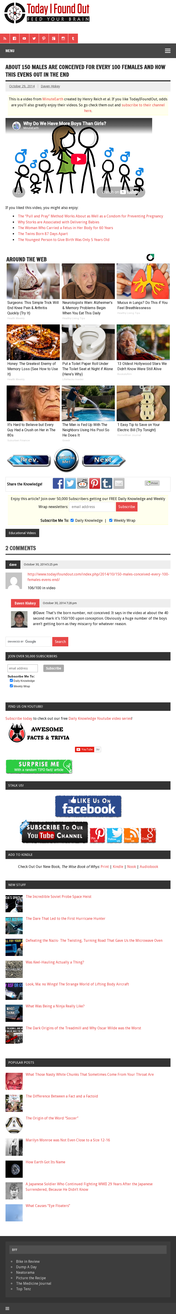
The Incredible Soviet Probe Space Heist (58, 896)
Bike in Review (28, 1261)
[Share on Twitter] (70, 483)
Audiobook (149, 866)
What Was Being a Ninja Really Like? (55, 1006)
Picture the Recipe (31, 1278)
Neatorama (25, 1272)
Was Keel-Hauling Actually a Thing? (55, 962)
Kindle (118, 866)
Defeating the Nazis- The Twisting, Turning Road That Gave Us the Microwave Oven (94, 940)
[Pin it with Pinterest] (94, 483)
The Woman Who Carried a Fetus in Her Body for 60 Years (65, 228)
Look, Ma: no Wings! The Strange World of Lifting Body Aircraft (77, 984)
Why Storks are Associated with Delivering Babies (58, 222)
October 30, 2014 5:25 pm (41, 564)
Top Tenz (23, 1289)
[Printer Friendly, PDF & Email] (153, 485)
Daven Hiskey (50, 86)
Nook (131, 866)
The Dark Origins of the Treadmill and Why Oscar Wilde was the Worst (83, 1028)
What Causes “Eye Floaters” (48, 1206)
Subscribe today (19, 718)
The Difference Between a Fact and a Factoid (62, 1096)
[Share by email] (118, 483)
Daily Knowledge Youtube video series (100, 718)
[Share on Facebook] (58, 483)
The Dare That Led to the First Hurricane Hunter (65, 918)
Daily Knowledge (89, 520)
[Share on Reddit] (82, 483)
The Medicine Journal (33, 1283)
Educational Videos (22, 533)
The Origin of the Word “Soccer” (52, 1118)
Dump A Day (26, 1267)
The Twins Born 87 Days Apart (43, 234)
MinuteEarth (52, 99)
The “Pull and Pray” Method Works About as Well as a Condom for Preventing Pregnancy (90, 216)
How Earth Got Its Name (45, 1162)
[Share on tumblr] (106, 483)
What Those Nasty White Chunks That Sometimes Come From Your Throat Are (90, 1074)
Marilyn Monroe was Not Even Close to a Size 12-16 (68, 1140)
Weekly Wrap (124, 520)
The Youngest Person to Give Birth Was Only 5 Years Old (64, 240)
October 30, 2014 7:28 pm (60, 603)
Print (105, 866)
